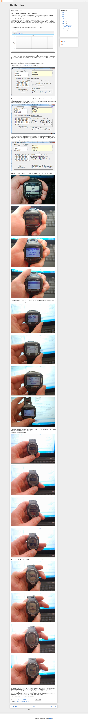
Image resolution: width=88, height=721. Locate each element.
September (65, 20)
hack (18, 701)
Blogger (50, 718)
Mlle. (63, 44)
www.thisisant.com (28, 65)
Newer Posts (14, 706)
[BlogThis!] (36, 699)
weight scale (26, 701)
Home (34, 706)
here (44, 55)
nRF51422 (22, 701)
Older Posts (53, 706)
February (65, 28)
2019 (63, 12)
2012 (63, 34)
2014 (63, 18)
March (64, 23)
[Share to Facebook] (39, 699)
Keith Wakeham (65, 41)
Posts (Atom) (36, 709)
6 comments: (30, 699)
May (64, 21)
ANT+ (15, 701)
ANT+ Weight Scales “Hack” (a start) (24, 13)
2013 (63, 33)
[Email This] (35, 699)
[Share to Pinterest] (40, 699)
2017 (63, 14)
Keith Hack (17, 5)
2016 (63, 16)
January (65, 30)
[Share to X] (38, 699)
